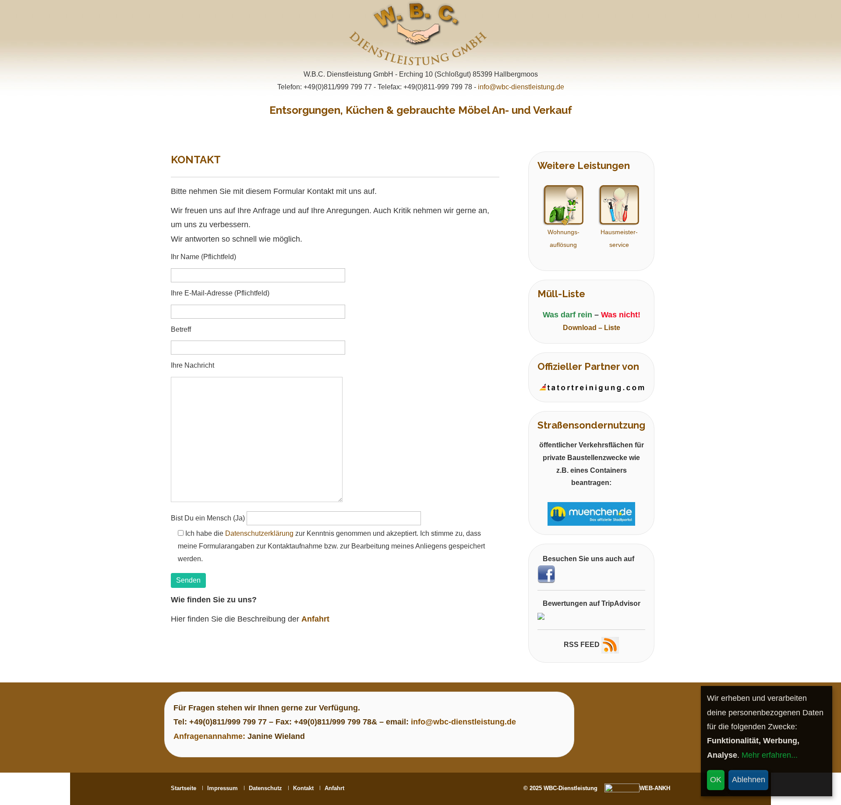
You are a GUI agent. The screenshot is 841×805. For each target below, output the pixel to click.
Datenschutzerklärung (259, 533)
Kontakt (303, 788)
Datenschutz (265, 788)
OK (715, 779)
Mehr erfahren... (770, 755)
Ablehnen (748, 779)
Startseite (183, 788)
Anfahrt (334, 788)
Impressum (222, 788)
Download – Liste (591, 327)
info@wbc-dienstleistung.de (521, 87)
